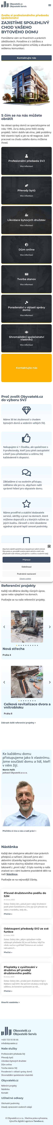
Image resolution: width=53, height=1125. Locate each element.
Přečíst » (8, 914)
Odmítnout (27, 567)
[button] (49, 546)
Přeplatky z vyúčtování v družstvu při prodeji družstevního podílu (20, 970)
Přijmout (26, 560)
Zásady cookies (25, 579)
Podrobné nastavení (26, 574)
